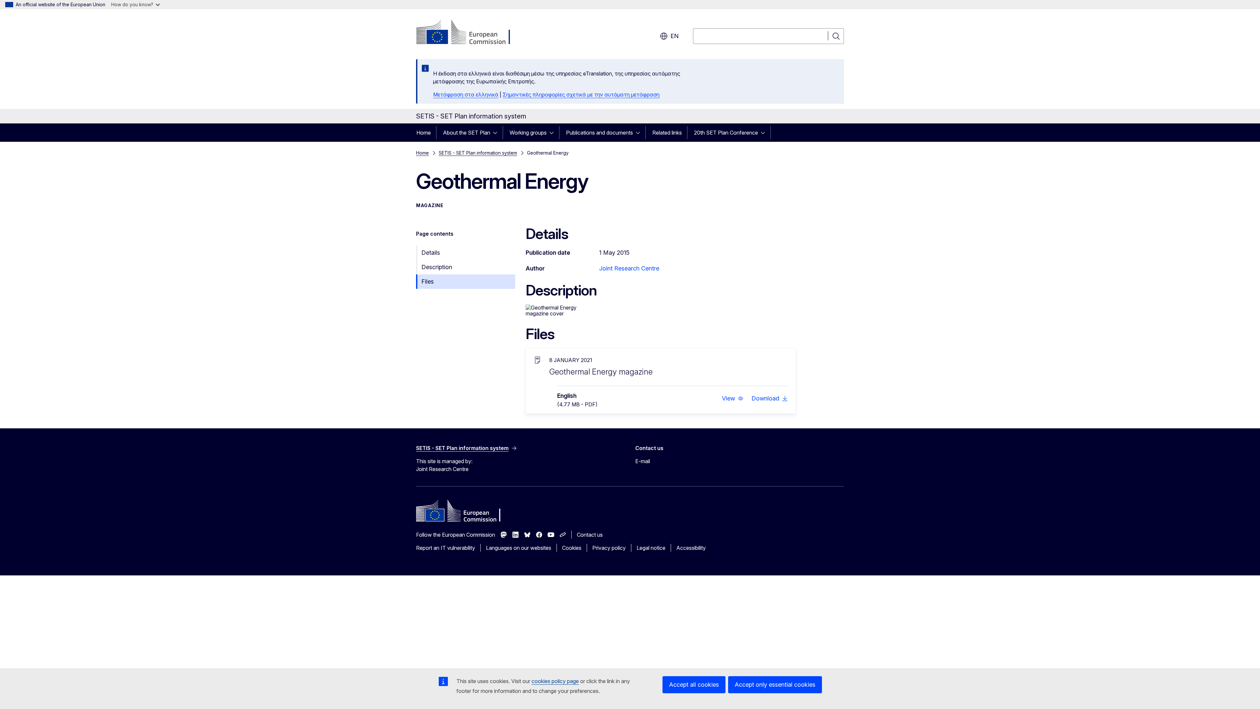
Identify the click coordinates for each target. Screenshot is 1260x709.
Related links (667, 132)
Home (423, 132)
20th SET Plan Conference (726, 132)
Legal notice (651, 548)
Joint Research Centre (629, 268)
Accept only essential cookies (775, 684)
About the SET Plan (466, 132)
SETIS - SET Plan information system (478, 153)
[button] (733, 398)
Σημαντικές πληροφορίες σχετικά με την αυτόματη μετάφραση (581, 94)
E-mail (642, 461)
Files (427, 281)
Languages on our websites (518, 548)
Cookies (571, 548)
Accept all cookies (694, 684)
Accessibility (691, 548)
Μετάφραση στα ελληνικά (465, 94)
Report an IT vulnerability (445, 548)
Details (430, 252)
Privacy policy (609, 548)
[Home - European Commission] (469, 33)
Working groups (528, 132)
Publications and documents (599, 132)
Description (436, 267)
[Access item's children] (497, 132)
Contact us (590, 534)
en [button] (674, 35)
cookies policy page (555, 681)
